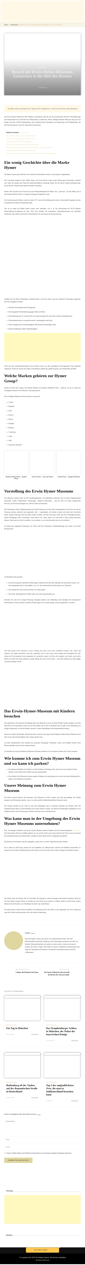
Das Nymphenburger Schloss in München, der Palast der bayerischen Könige (61, 1031)
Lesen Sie (35, 1034)
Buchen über (41, 1250)
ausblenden (23, 132)
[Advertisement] (42, 347)
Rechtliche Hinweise (42, 1260)
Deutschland (42, 67)
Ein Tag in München (17, 1028)
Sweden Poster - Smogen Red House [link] (68, 477)
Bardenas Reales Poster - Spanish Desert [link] (16, 477)
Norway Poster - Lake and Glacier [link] (42, 477)
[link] (16, 463)
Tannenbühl (76, 830)
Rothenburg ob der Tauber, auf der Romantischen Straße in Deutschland (21, 1088)
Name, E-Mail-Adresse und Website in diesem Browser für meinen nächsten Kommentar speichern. (39, 1153)
